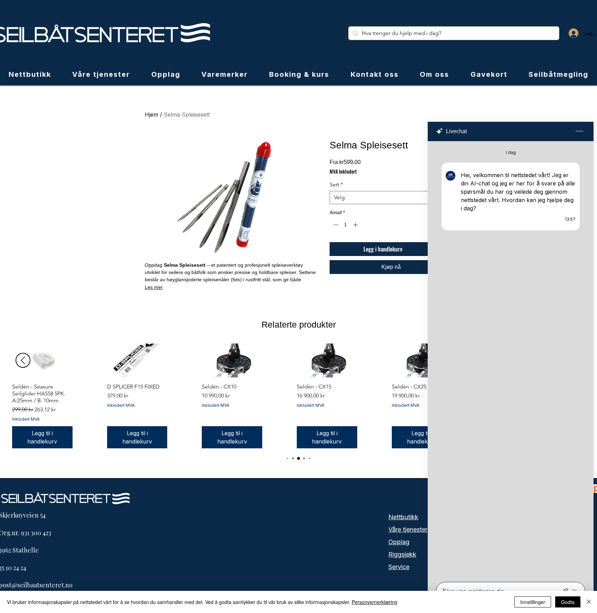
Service (398, 566)
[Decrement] (335, 225)
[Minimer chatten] (579, 131)
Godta (568, 601)
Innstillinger (532, 601)
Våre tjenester (407, 529)
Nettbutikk (403, 517)
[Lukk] (589, 601)
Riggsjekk (402, 554)
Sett (336, 184)
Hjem (151, 114)
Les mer (154, 287)
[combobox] (391, 197)
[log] (511, 359)
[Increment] (356, 225)
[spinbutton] (345, 225)
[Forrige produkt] (23, 360)
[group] (298, 396)
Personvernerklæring (374, 601)
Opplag (398, 542)
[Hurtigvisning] (42, 360)
